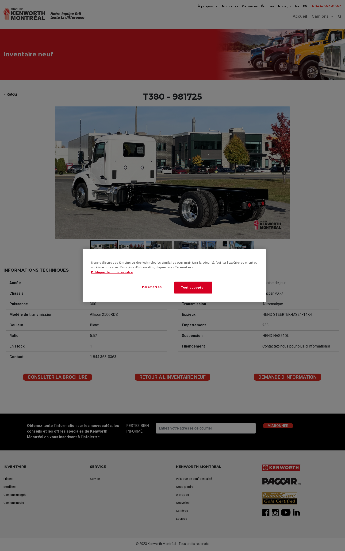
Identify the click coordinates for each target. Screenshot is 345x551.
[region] (174, 275)
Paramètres (152, 287)
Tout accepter (193, 287)
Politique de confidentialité (112, 272)
